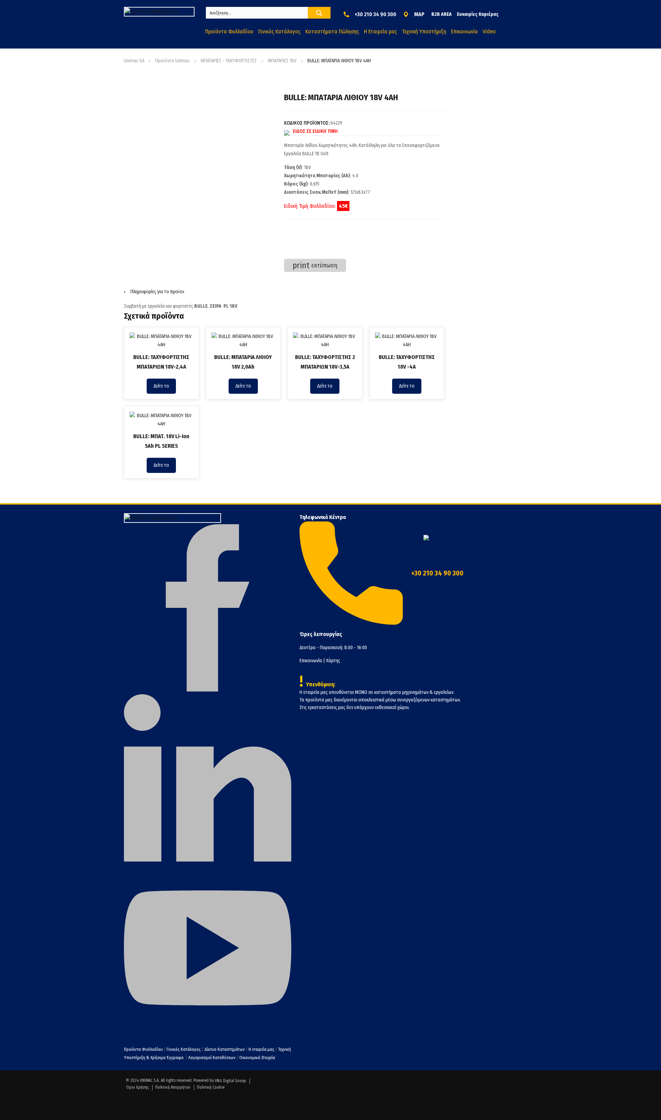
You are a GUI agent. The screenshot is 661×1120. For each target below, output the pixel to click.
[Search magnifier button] (319, 13)
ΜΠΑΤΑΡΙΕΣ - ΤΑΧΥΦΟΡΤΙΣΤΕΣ (229, 61)
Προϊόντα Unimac (172, 61)
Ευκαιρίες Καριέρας (478, 14)
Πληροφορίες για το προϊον (157, 292)
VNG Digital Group (230, 1080)
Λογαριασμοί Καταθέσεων (211, 1057)
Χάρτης (333, 661)
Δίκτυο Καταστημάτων (225, 1049)
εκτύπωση (315, 265)
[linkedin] (207, 860)
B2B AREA (441, 14)
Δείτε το (161, 386)
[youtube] (207, 1030)
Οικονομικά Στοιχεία (257, 1057)
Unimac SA (134, 61)
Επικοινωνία (311, 661)
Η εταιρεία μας (261, 1049)
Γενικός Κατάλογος (184, 1049)
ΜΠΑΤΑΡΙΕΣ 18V (282, 61)
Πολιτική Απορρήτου (172, 1087)
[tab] (284, 292)
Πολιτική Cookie (210, 1087)
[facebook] (207, 690)
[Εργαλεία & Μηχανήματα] (159, 12)
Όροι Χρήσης (137, 1087)
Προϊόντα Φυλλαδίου (143, 1049)
